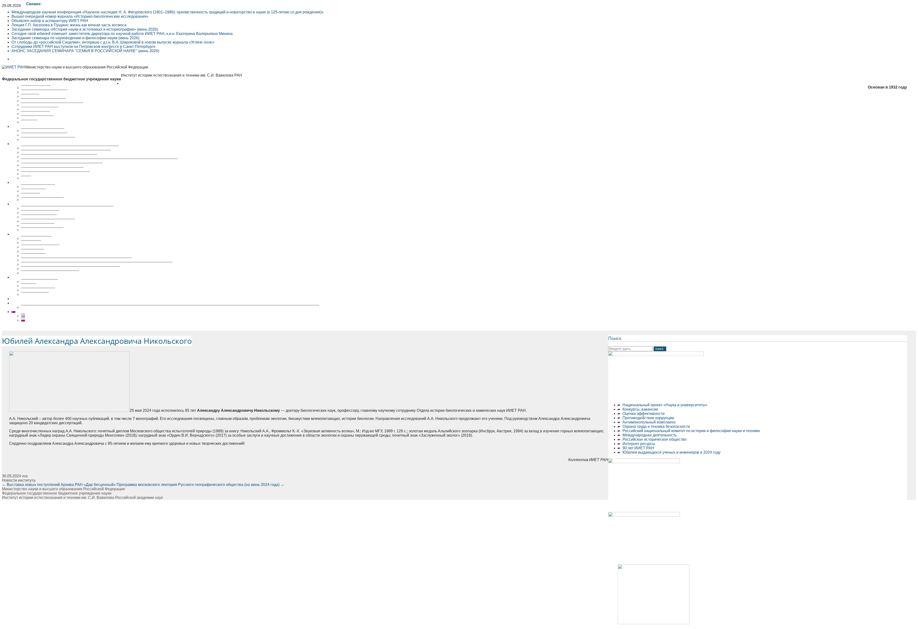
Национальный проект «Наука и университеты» (665, 405)
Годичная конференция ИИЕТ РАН (52, 169)
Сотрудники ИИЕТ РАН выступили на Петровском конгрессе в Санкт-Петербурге (83, 47)
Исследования (24, 126)
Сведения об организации (44, 92)
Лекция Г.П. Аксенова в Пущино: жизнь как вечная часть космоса (68, 25)
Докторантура (33, 256)
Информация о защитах (42, 230)
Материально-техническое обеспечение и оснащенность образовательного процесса (97, 264)
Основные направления (42, 131)
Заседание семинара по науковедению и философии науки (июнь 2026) (75, 38)
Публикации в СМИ (38, 290)
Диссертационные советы (34, 204)
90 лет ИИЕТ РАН (638, 448)
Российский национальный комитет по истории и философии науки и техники (691, 431)
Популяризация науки (30, 277)
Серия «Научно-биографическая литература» (62, 165)
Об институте (132, 83)
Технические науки (38, 225)
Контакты (29, 122)
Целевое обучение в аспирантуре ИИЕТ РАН (51, 299)
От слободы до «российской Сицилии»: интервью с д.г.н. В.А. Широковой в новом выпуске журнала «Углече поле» (112, 42)
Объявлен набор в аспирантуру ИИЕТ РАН (49, 21)
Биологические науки (40, 213)
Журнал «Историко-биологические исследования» (66, 152)
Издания (28, 286)
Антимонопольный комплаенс (649, 422)
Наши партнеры (35, 113)
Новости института (18, 480)
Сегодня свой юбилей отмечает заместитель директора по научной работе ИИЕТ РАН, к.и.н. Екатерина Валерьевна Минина (122, 34)
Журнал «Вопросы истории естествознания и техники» (70, 148)
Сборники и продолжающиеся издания (55, 174)
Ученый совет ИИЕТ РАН (43, 101)
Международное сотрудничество (50, 273)
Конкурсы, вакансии (640, 409)
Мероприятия (23, 182)
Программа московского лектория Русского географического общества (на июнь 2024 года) (200, 485)
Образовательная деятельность (39, 234)
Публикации (22, 144)
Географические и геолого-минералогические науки (67, 208)
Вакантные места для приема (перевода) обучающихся (70, 269)
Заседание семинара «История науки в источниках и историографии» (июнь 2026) (84, 29)
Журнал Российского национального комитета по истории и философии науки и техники (99, 161)
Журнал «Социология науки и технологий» (59, 157)
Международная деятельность (650, 435)
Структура (30, 96)
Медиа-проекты (35, 294)
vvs (25, 476)
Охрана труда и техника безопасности (656, 426)
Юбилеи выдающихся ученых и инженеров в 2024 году (672, 452)
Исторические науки (39, 217)
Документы (31, 243)
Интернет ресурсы (639, 444)
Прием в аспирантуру (40, 247)
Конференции (33, 191)
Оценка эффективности (644, 414)
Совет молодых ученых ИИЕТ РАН (52, 105)
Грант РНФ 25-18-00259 (32, 303)
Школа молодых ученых (42, 200)
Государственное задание (44, 135)
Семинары (30, 195)
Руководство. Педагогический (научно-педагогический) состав (76, 260)
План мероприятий (38, 187)
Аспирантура (32, 251)
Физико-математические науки (48, 221)
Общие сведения (36, 238)
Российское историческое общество (655, 439)
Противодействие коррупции (648, 418)
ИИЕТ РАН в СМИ (37, 118)
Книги (26, 178)
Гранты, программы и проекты (48, 139)
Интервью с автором (39, 281)
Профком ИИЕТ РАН (39, 109)
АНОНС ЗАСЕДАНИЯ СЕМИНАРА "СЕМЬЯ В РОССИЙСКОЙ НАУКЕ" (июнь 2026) (85, 51)
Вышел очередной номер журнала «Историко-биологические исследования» (79, 16)
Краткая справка (35, 88)
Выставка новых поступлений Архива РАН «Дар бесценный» (59, 485)
